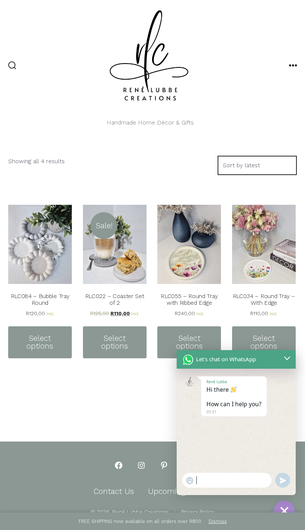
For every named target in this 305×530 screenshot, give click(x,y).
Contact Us (114, 491)
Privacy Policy (197, 512)
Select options (39, 342)
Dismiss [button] (218, 521)
